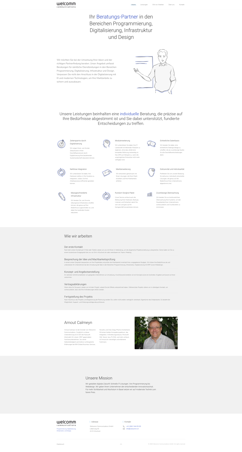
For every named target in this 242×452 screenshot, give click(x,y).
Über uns (171, 5)
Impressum (60, 444)
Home (133, 5)
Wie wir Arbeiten (158, 5)
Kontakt (181, 5)
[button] (121, 444)
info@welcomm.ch (132, 429)
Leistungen (144, 5)
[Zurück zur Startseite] (66, 4)
